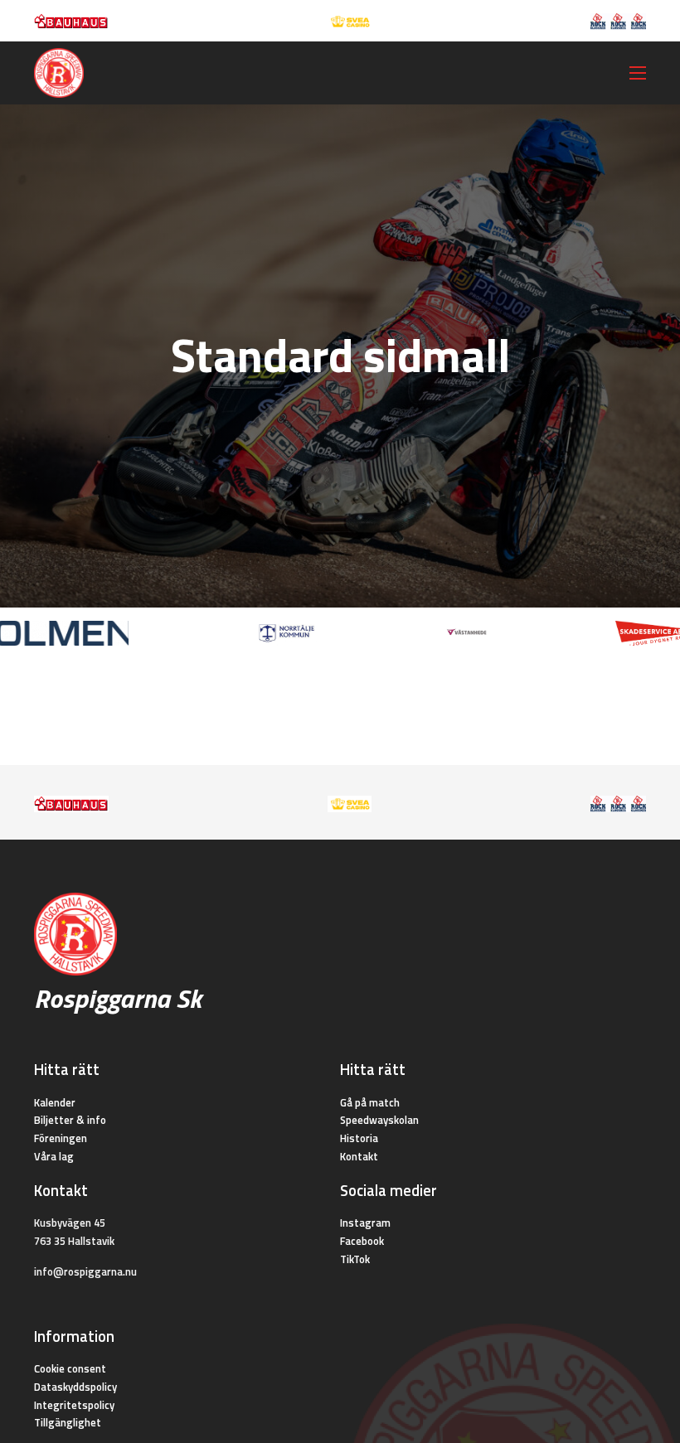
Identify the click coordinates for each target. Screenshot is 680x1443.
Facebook (362, 1240)
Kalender (54, 1102)
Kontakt (359, 1156)
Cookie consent (70, 1368)
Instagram (365, 1222)
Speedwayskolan (379, 1119)
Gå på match (370, 1102)
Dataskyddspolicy (75, 1386)
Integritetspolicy (74, 1405)
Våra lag (54, 1156)
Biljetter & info (70, 1119)
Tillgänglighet (67, 1422)
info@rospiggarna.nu (85, 1271)
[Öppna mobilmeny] (637, 73)
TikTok (355, 1259)
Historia (359, 1138)
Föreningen (60, 1138)
